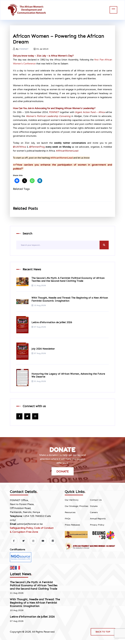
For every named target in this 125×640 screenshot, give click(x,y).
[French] (17, 567)
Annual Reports (98, 518)
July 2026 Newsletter (43, 348)
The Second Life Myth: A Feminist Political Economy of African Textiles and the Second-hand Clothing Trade (68, 279)
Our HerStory (72, 500)
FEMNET (24, 49)
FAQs (67, 518)
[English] (12, 567)
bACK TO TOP (103, 631)
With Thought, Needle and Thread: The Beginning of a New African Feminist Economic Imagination (35, 603)
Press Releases (72, 525)
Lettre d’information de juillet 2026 (52, 322)
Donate (62, 471)
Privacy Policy (97, 525)
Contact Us (96, 500)
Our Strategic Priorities (76, 506)
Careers (94, 512)
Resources (70, 512)
